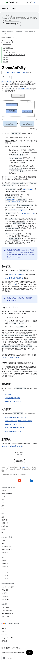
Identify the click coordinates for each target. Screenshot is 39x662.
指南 (5, 34)
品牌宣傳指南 (16, 648)
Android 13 (5, 573)
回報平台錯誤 (5, 607)
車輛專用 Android (7, 549)
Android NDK (5, 599)
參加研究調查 (5, 616)
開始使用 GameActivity (11, 357)
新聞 (3, 503)
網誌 (3, 506)
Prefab (13, 284)
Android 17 (5, 560)
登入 (35, 2)
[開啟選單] (3, 2)
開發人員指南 (5, 590)
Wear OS (4, 543)
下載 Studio (5, 596)
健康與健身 (5, 523)
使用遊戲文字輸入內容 (12, 398)
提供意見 (7, 42)
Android (4, 490)
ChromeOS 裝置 (6, 546)
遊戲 (3, 517)
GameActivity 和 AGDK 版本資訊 (16, 417)
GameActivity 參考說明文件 (14, 428)
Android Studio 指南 (8, 587)
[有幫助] (13, 37)
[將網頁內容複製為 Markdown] (10, 77)
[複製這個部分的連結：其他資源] (12, 409)
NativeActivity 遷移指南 (13, 401)
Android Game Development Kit (17, 72)
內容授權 (24, 467)
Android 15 (5, 567)
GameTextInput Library (28, 213)
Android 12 (5, 576)
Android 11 (5, 579)
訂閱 (29, 652)
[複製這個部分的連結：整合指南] (12, 384)
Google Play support (8, 613)
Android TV (5, 552)
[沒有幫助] (16, 37)
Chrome (4, 632)
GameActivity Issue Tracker (11, 446)
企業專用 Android (7, 493)
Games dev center (9, 8)
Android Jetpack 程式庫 (17, 274)
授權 (8, 648)
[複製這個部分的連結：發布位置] (12, 266)
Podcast (4, 509)
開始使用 (8, 394)
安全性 (3, 497)
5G (2, 532)
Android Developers (7, 31)
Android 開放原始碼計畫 (13, 278)
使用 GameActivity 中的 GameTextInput (18, 421)
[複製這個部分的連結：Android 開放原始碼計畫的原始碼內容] (35, 363)
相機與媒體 (5, 526)
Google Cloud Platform (9, 638)
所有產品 (4, 641)
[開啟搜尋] (27, 2)
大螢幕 (3, 540)
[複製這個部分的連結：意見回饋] (12, 439)
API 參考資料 (5, 593)
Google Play (18, 31)
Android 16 (5, 564)
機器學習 (4, 520)
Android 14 (5, 570)
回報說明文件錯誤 (7, 610)
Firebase (4, 635)
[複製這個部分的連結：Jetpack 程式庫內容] (20, 307)
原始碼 (3, 500)
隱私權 (3, 529)
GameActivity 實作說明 (13, 431)
